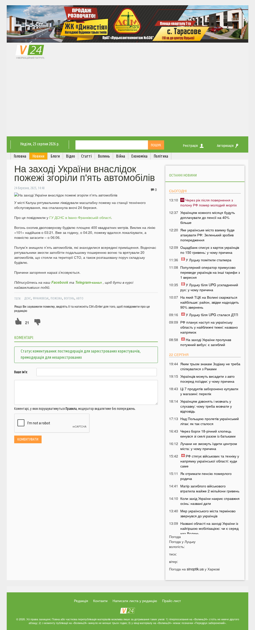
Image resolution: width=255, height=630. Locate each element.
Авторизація (225, 146)
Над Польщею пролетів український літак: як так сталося (209, 421)
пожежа (56, 298)
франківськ (41, 298)
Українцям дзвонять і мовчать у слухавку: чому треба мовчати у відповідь (206, 406)
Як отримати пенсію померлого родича (206, 476)
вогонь (69, 298)
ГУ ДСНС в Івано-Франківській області (80, 217)
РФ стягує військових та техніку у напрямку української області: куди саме (209, 460)
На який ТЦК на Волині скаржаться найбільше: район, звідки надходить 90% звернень (209, 302)
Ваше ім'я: (21, 372)
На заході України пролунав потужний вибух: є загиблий (205, 342)
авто (79, 298)
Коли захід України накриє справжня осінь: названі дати (210, 501)
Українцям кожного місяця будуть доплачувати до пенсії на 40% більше (207, 217)
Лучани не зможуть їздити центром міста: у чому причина (208, 446)
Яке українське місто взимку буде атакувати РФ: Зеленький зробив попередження (207, 234)
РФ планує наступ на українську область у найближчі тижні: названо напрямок (209, 327)
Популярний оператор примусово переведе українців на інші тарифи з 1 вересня (210, 272)
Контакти (100, 600)
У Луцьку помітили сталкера (208, 259)
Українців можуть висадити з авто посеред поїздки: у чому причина (207, 379)
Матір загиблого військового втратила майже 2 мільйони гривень (209, 488)
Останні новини (183, 175)
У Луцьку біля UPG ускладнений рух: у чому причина (209, 287)
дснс (27, 298)
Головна (20, 156)
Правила (71, 409)
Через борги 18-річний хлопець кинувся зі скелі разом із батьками (208, 434)
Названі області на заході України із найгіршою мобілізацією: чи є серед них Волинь (209, 528)
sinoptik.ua (195, 568)
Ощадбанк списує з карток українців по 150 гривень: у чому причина (209, 250)
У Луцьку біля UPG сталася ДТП (212, 314)
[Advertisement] (127, 99)
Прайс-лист (171, 600)
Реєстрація (190, 146)
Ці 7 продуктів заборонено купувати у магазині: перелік (209, 391)
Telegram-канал (88, 282)
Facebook (59, 282)
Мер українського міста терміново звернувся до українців (208, 513)
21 (27, 322)
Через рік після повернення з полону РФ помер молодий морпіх (208, 202)
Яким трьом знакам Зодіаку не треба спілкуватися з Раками (210, 366)
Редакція (81, 600)
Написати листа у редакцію (135, 600)
